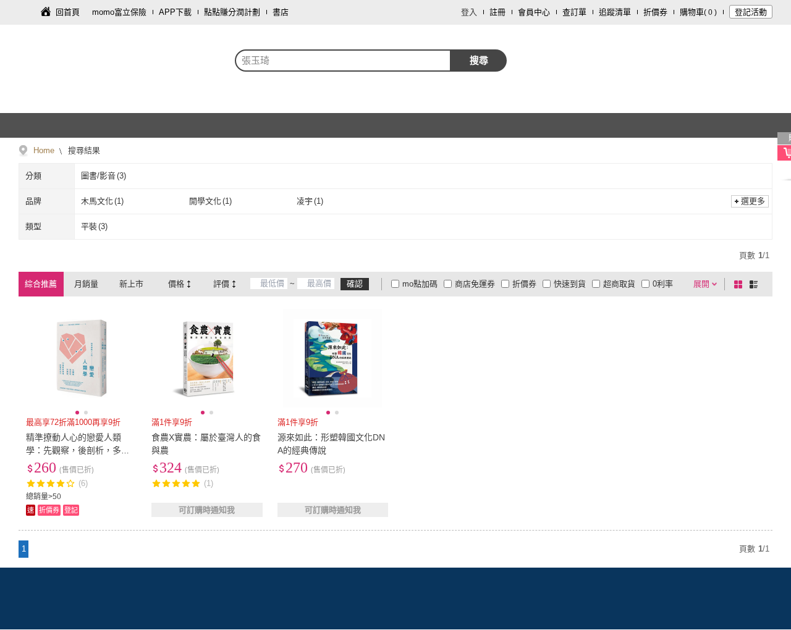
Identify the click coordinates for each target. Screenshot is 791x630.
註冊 (497, 12)
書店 (281, 12)
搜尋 (479, 60)
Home (43, 150)
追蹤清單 (615, 12)
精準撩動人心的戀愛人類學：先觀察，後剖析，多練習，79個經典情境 (78, 450)
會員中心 (534, 12)
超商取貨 (619, 283)
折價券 (655, 12)
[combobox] (343, 60)
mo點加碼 (420, 283)
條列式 (756, 284)
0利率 (663, 283)
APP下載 (175, 12)
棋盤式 (740, 284)
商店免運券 (475, 283)
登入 (469, 12)
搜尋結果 (83, 150)
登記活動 (751, 12)
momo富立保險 (119, 12)
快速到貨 (570, 283)
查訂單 (574, 12)
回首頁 (68, 12)
